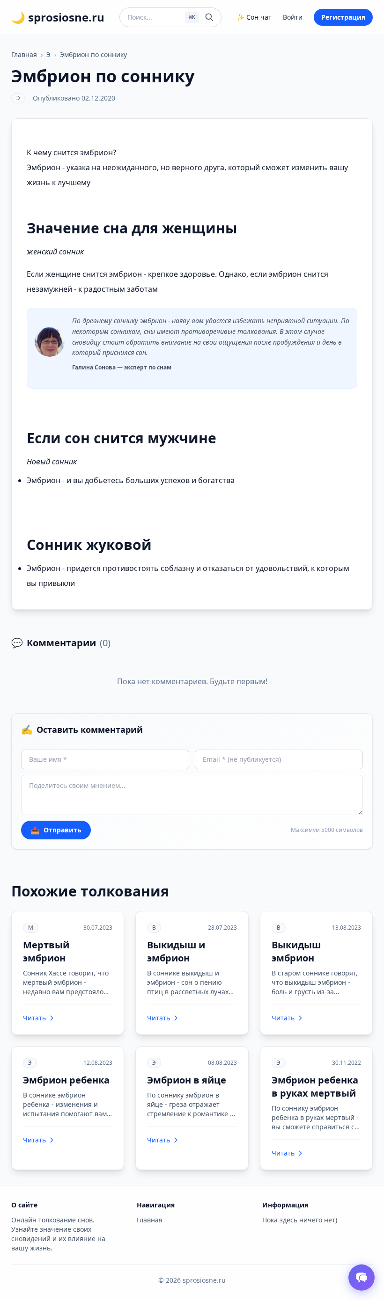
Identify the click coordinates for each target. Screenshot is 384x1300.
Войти (293, 17)
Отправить (55, 830)
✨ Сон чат (254, 17)
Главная (24, 54)
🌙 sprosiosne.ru (57, 17)
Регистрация (343, 17)
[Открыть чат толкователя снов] (361, 1277)
